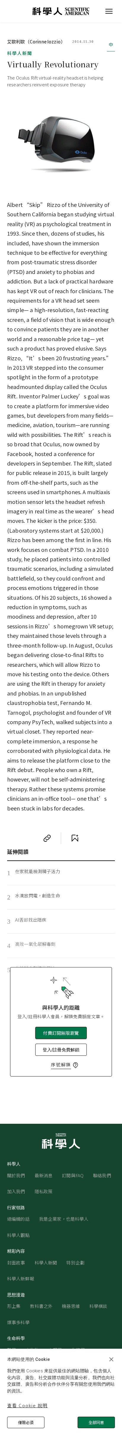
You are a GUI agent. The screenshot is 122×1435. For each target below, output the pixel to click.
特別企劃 (75, 1262)
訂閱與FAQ (73, 1175)
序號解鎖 (61, 1064)
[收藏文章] (75, 838)
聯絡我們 (102, 1175)
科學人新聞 (19, 53)
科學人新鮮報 (20, 1278)
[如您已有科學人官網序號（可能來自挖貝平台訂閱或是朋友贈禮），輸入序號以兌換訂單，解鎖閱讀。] (75, 1065)
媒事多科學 (18, 1322)
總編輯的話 (18, 1219)
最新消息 (44, 1175)
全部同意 (96, 1422)
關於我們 (16, 1175)
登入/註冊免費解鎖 (61, 1049)
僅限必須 (25, 1422)
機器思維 (71, 1306)
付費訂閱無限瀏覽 (61, 1033)
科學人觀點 (18, 1235)
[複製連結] (47, 838)
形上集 (13, 1306)
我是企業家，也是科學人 (64, 1219)
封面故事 (16, 1262)
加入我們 (16, 1191)
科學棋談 (98, 1306)
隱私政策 (44, 1191)
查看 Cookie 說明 (27, 1405)
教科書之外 (41, 1306)
